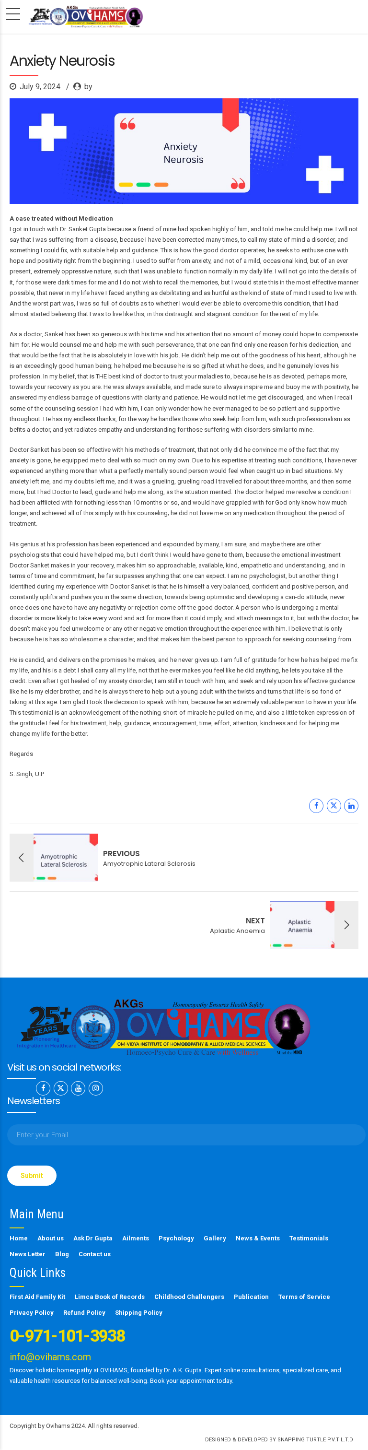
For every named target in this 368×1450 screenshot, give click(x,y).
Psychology (176, 1238)
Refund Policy (84, 1312)
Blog (62, 1254)
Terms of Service (304, 1296)
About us (50, 1238)
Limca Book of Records (110, 1296)
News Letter (28, 1254)
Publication (251, 1296)
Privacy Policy (32, 1312)
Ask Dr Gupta (93, 1238)
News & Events (258, 1238)
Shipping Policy (138, 1312)
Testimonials (308, 1238)
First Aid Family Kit (37, 1296)
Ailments (135, 1238)
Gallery (215, 1238)
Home (19, 1238)
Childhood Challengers (189, 1296)
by (88, 86)
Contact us (95, 1254)
